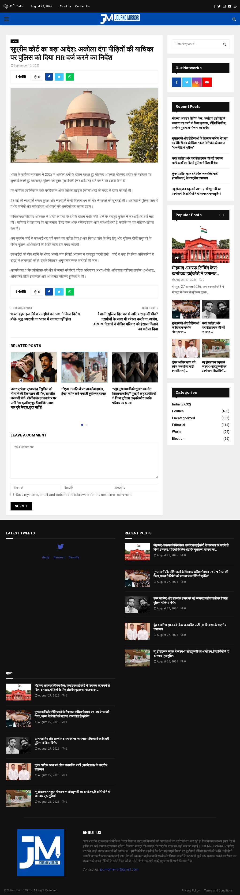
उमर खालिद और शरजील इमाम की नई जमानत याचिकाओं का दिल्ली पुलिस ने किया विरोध (191, 600)
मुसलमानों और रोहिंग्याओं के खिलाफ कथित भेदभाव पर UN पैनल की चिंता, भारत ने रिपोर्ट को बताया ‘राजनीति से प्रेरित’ (200, 142)
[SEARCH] (224, 44)
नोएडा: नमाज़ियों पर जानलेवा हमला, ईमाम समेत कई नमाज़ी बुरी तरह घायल (83, 391)
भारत (9, 673)
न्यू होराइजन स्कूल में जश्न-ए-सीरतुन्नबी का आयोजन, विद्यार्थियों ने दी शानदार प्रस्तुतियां (191, 653)
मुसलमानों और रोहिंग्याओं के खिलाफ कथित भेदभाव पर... (185, 328)
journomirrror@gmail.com (119, 869)
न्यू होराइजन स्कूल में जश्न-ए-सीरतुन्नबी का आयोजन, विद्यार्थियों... (214, 367)
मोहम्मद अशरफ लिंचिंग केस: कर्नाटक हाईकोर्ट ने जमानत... (195, 271)
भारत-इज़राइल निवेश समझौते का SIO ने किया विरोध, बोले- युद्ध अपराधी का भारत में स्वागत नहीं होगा (45, 316)
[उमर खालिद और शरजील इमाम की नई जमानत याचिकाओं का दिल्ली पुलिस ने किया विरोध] (216, 309)
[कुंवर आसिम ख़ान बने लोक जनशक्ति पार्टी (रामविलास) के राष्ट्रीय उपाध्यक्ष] (186, 348)
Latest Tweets (20, 533)
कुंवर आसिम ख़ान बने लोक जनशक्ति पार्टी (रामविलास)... (183, 367)
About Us (65, 6)
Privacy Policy (191, 890)
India (14, 41)
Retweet (59, 557)
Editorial (178, 425)
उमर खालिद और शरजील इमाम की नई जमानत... (213, 328)
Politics (178, 411)
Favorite (74, 557)
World (176, 432)
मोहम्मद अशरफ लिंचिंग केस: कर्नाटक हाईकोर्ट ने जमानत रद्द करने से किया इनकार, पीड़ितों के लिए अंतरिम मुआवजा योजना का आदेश (198, 123)
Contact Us (82, 6)
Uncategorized (183, 418)
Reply (45, 557)
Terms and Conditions (218, 890)
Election (178, 438)
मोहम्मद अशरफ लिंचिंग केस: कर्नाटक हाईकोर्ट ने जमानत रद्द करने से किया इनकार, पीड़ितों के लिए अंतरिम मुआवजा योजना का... (191, 547)
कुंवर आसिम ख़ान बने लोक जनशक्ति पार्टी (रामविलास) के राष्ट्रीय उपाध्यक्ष (190, 627)
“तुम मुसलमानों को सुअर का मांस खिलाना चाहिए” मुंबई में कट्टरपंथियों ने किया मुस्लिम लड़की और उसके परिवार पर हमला (134, 396)
